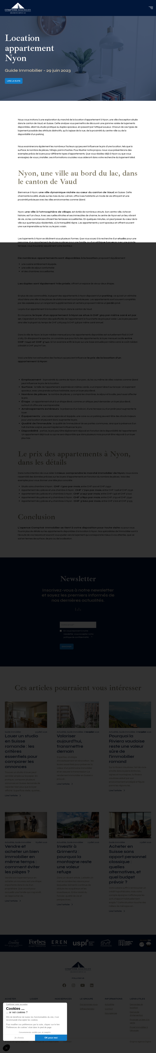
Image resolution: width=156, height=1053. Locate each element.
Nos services (63, 998)
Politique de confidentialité (45, 1041)
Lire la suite (13, 81)
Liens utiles (137, 998)
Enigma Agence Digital (140, 1041)
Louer (34, 998)
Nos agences (111, 1013)
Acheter (10, 998)
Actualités (109, 1004)
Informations (113, 998)
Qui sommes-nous (89, 1004)
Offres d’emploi (87, 1009)
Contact (109, 1009)
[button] (150, 7)
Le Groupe (86, 998)
